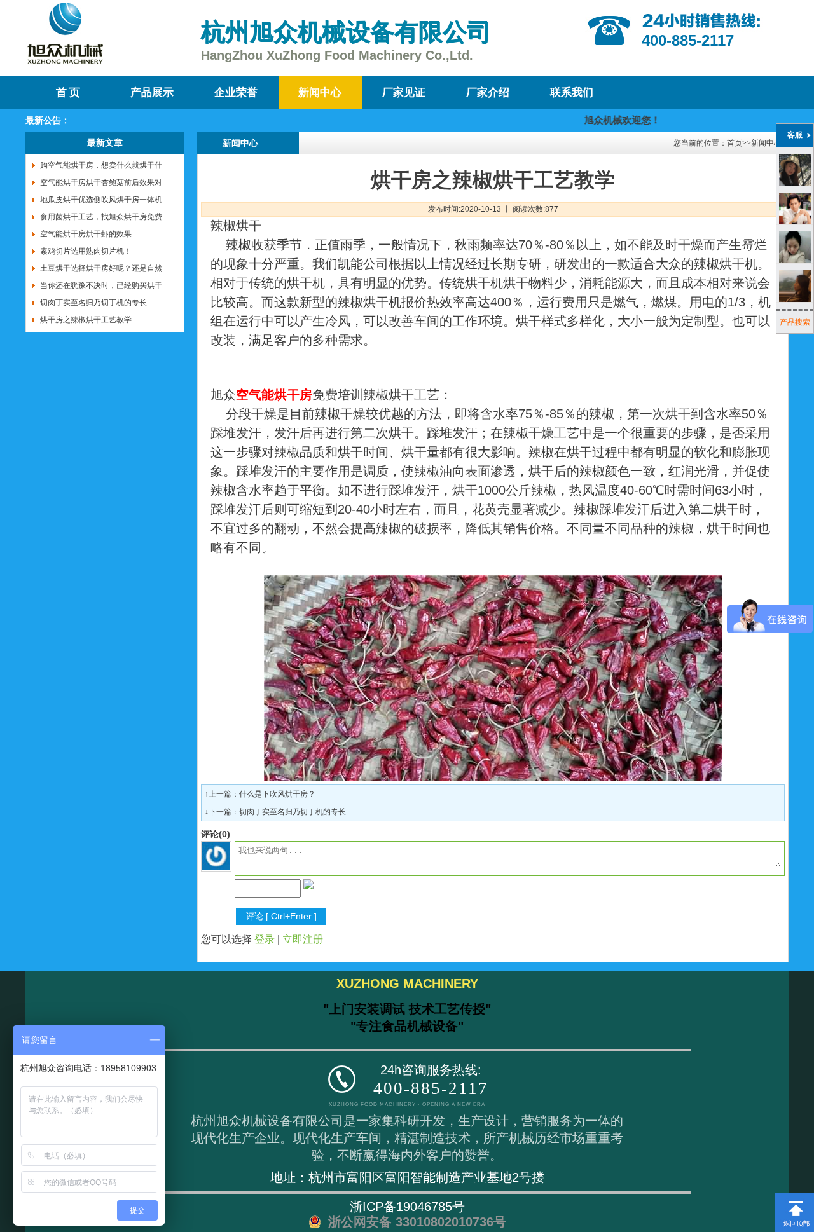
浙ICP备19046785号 (407, 1207)
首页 (734, 143)
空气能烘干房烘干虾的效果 (86, 233)
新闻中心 (319, 92)
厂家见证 (403, 92)
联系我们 (571, 92)
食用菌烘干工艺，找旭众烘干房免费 (101, 216)
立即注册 (302, 939)
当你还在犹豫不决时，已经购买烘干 (101, 285)
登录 (264, 939)
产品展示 (152, 92)
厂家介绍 (487, 92)
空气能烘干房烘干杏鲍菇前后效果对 (101, 182)
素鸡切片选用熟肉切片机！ (86, 251)
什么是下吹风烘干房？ (277, 794)
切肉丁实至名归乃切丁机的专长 (93, 302)
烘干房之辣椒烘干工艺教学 (86, 319)
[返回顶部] (794, 1197)
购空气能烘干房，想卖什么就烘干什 (101, 165)
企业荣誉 (236, 92)
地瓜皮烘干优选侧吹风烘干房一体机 (101, 199)
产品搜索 (795, 322)
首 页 (68, 92)
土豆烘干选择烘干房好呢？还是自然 (101, 268)
